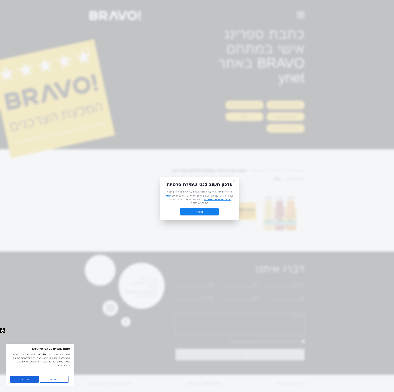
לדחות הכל (54, 379)
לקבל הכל (24, 379)
